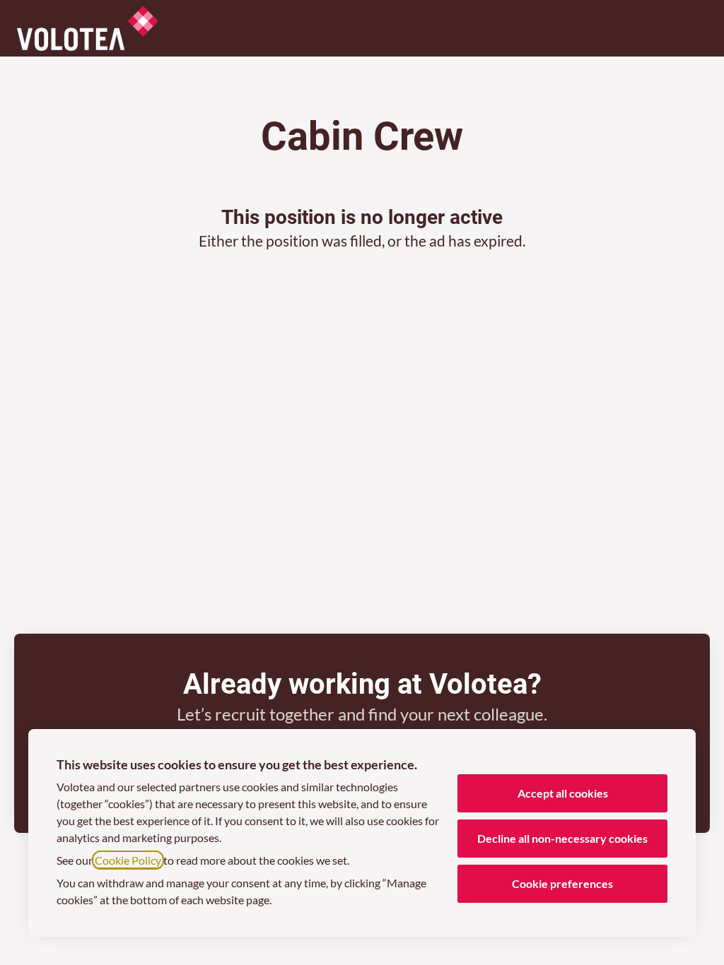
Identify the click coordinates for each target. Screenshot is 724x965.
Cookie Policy (128, 860)
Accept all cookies (563, 793)
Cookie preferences (562, 883)
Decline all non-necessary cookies (562, 838)
